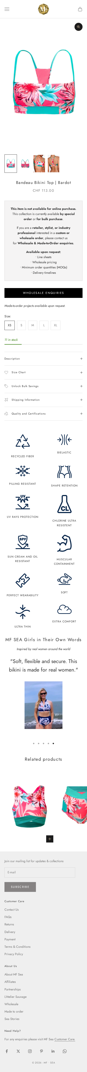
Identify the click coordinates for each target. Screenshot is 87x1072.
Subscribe (20, 887)
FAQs (8, 917)
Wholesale (11, 1004)
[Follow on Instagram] (30, 1051)
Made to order (13, 1011)
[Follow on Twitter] (18, 1051)
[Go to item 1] (10, 163)
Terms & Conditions (17, 946)
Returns (9, 924)
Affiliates (10, 981)
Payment (9, 939)
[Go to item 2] (25, 163)
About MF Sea (13, 974)
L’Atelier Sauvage (15, 996)
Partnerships (12, 989)
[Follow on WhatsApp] (64, 1051)
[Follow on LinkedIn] (53, 1051)
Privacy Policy (13, 954)
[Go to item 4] (53, 163)
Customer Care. (64, 1039)
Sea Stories (11, 1019)
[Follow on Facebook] (6, 1051)
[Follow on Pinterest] (41, 1051)
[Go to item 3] (39, 163)
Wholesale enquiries (43, 293)
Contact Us (11, 909)
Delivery (9, 932)
